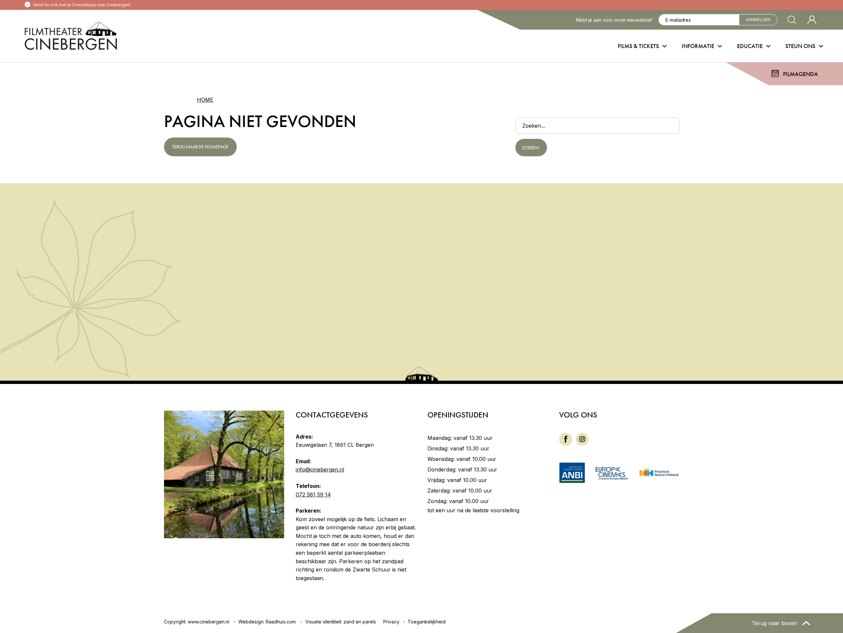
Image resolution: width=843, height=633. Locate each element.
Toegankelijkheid (427, 621)
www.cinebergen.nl (208, 621)
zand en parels (359, 621)
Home (205, 99)
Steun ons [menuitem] (800, 46)
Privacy (391, 621)
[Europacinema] (611, 472)
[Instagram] (582, 438)
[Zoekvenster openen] (792, 19)
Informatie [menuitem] (698, 46)
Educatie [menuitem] (750, 46)
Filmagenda (800, 74)
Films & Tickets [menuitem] (638, 46)
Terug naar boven (775, 623)
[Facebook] (565, 438)
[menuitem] (565, 439)
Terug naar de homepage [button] (200, 147)
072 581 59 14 (313, 494)
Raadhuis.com (281, 621)
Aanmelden (758, 19)
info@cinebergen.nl (320, 469)
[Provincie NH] (659, 472)
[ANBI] (572, 472)
